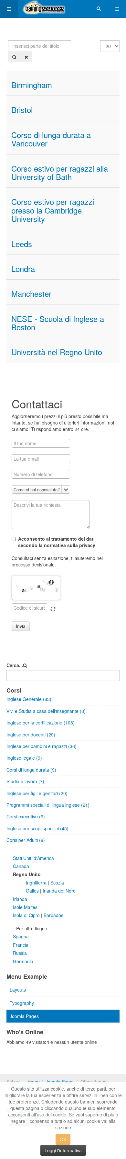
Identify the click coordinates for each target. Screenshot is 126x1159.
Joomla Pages (24, 1016)
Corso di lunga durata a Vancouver (51, 139)
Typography (22, 1003)
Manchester (31, 293)
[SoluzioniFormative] (44, 9)
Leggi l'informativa (63, 1150)
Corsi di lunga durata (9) (31, 769)
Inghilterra (37, 882)
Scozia (57, 882)
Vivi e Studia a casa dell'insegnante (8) (46, 711)
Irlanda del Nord (58, 890)
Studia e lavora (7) (25, 781)
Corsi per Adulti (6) (25, 840)
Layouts (18, 989)
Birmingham (31, 84)
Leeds (21, 243)
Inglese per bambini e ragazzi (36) (41, 746)
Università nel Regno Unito (56, 351)
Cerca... (14, 665)
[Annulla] (26, 56)
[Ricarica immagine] (53, 609)
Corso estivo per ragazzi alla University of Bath (59, 172)
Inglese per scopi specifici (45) (37, 828)
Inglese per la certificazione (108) (40, 722)
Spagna (21, 936)
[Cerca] (14, 56)
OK (63, 1139)
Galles (33, 890)
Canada (21, 866)
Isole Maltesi (25, 907)
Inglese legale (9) (24, 757)
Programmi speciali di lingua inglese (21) (47, 805)
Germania (23, 961)
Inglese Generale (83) (28, 699)
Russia (20, 953)
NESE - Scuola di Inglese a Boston (57, 323)
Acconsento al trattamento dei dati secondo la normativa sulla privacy (56, 541)
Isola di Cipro (26, 915)
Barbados (53, 915)
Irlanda (20, 899)
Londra (23, 268)
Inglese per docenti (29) (30, 734)
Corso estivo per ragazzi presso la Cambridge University (52, 210)
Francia (20, 945)
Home (33, 1081)
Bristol (22, 109)
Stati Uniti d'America (33, 858)
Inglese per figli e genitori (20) (37, 793)
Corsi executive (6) (25, 816)
